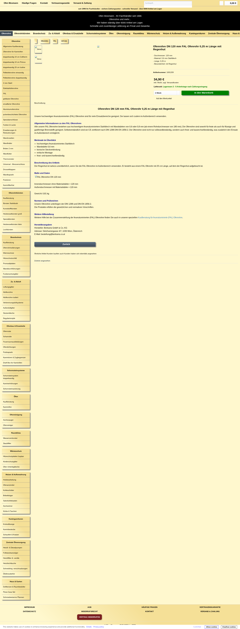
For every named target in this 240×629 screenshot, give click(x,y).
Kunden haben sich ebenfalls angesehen (80, 254)
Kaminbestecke (9, 529)
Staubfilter (7, 443)
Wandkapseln (8, 175)
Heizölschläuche (9, 563)
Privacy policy (98, 627)
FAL (4, 94)
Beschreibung (39, 103)
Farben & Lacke (9, 125)
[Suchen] (190, 3)
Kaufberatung (8, 198)
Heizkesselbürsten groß (12, 214)
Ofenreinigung (16, 415)
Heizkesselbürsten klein (12, 224)
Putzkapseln (8, 352)
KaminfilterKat (8, 185)
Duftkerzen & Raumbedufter (14, 587)
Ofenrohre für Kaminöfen (13, 52)
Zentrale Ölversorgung (16, 542)
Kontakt (44, 3)
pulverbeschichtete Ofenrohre (15, 114)
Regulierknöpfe (9, 318)
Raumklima (16, 433)
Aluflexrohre (8, 292)
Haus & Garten (16, 581)
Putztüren (7, 180)
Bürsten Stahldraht (10, 203)
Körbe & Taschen (10, 511)
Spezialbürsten (9, 219)
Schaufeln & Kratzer (11, 535)
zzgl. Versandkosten (171, 83)
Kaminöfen (7, 407)
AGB (89, 607)
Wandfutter (7, 154)
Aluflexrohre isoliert (10, 297)
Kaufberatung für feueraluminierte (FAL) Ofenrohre (160, 217)
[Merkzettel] (222, 3)
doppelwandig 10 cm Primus (14, 62)
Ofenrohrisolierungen (11, 248)
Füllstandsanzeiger (10, 553)
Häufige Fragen (29, 3)
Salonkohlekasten (10, 501)
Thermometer (8, 159)
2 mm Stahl (7, 83)
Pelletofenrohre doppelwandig (15, 78)
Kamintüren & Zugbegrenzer (14, 357)
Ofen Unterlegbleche (11, 467)
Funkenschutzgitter (10, 274)
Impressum (29, 607)
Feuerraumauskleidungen (13, 342)
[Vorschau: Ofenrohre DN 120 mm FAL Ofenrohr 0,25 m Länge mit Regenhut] (38, 59)
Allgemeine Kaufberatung (13, 46)
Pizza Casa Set (9, 592)
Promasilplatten (9, 263)
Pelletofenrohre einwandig (13, 73)
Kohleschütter (8, 490)
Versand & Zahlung (82, 3)
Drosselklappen (9, 169)
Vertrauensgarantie (61, 3)
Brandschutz (15, 237)
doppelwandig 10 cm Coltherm (15, 57)
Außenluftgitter (9, 308)
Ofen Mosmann (11, 3)
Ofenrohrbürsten (16, 193)
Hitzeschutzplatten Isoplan (13, 456)
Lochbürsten (8, 230)
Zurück (66, 244)
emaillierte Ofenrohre (11, 104)
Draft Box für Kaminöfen (12, 363)
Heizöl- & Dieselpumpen (12, 548)
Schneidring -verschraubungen (15, 569)
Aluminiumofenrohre (11, 109)
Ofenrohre (16, 41)
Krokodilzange (8, 524)
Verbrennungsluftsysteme (13, 303)
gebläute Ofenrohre (11, 99)
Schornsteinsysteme (16, 370)
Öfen (16, 396)
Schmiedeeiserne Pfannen (13, 597)
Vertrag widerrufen (89, 617)
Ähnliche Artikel (40, 254)
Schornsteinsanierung (11, 389)
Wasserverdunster (10, 438)
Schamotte (7, 337)
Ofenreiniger (8, 425)
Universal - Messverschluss (14, 164)
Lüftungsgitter (8, 287)
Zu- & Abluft (16, 282)
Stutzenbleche (8, 313)
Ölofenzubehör (9, 574)
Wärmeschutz (8, 253)
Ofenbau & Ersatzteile (16, 326)
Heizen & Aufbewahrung (16, 475)
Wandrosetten (8, 138)
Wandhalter (7, 143)
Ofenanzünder (8, 485)
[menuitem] (168, 4)
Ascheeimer (7, 506)
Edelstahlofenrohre (10, 88)
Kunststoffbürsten (10, 209)
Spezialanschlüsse (10, 120)
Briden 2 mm (8, 148)
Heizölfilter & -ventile (11, 558)
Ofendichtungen (9, 347)
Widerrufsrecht (89, 611)
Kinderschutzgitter (10, 462)
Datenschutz (29, 611)
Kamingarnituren (16, 519)
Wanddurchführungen (11, 269)
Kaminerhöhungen (10, 384)
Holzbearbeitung (9, 480)
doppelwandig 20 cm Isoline (14, 67)
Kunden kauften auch (55, 254)
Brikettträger (8, 495)
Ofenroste (7, 331)
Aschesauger (8, 420)
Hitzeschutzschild (10, 258)
